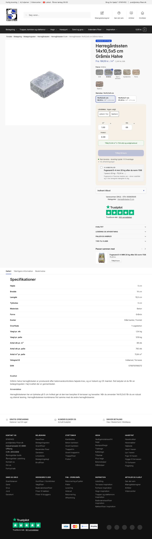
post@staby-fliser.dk (138, 2)
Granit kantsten (71, 446)
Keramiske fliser (42, 449)
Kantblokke (70, 439)
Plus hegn (99, 458)
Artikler (131, 18)
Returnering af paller (74, 481)
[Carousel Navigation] (143, 248)
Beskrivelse (40, 271)
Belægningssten (30, 37)
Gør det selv (119, 18)
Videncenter (36, 2)
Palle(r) (103, 132)
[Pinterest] (124, 527)
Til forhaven (130, 462)
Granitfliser (40, 446)
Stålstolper (100, 465)
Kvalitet (99, 227)
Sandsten (40, 452)
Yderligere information (23, 271)
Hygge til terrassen (133, 459)
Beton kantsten (71, 443)
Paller (67, 484)
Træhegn (99, 449)
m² (103, 123)
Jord (8, 491)
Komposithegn (101, 445)
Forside (9, 37)
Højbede (128, 446)
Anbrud (68, 491)
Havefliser (40, 439)
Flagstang (129, 466)
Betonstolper (100, 462)
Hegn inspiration (102, 491)
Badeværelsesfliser (44, 488)
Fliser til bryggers (43, 494)
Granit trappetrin (72, 452)
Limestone (40, 456)
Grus (8, 488)
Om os (8, 465)
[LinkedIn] (132, 527)
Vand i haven (130, 449)
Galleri (8, 271)
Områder (142, 18)
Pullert (68, 459)
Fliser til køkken (42, 491)
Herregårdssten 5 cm (59, 37)
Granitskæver (11, 481)
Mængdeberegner (102, 18)
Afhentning (70, 498)
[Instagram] (116, 527)
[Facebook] (109, 527)
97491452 (123, 2)
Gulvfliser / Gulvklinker (45, 481)
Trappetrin (69, 449)
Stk (127, 123)
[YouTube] (139, 527)
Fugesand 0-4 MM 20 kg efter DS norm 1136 (128, 255)
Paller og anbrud (104, 236)
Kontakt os (10, 462)
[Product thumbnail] (103, 258)
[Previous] (142, 248)
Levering (69, 488)
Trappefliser (70, 456)
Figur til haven (131, 456)
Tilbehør (98, 455)
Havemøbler (130, 443)
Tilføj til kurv (121, 153)
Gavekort (9, 494)
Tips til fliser (102, 241)
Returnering (70, 494)
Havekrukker (130, 439)
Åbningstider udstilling (15, 458)
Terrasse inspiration (103, 484)
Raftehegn (99, 452)
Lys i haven (129, 452)
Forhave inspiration (103, 488)
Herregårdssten (43, 37)
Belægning (18, 37)
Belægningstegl (42, 459)
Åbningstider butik (13, 455)
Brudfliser (40, 462)
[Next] (145, 248)
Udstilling (99, 481)
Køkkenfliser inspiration (105, 506)
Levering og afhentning (107, 232)
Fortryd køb (11, 468)
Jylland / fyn (103, 114)
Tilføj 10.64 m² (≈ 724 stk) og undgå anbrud (121, 143)
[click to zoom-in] (48, 82)
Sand (8, 484)
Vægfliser (40, 484)
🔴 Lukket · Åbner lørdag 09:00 (55, 2)
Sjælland (114, 114)
